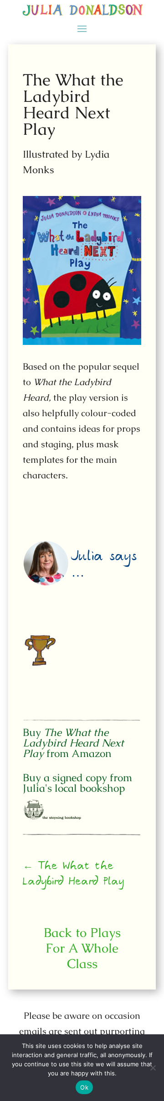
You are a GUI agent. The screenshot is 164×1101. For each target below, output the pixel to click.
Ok (84, 1087)
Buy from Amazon (73, 742)
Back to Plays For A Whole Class (82, 948)
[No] (152, 1067)
